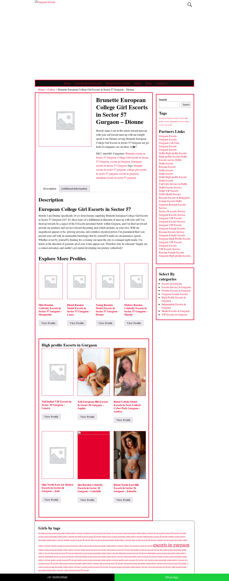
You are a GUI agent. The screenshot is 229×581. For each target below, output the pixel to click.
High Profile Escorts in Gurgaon (174, 299)
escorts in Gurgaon (120, 161)
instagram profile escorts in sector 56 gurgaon (140, 556)
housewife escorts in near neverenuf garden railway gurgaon (96, 553)
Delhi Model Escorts (170, 194)
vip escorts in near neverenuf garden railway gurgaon (128, 567)
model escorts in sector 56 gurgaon (131, 560)
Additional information (74, 188)
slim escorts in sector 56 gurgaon (111, 563)
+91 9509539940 (57, 577)
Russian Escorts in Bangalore (174, 197)
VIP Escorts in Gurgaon (174, 314)
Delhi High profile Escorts (173, 153)
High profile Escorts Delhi (173, 156)
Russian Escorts (167, 166)
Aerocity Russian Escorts (88, 83)
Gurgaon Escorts (168, 136)
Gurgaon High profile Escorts (174, 255)
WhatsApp (171, 577)
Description (49, 188)
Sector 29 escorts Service (172, 211)
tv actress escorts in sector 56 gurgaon (94, 567)
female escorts (179, 118)
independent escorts (177, 121)
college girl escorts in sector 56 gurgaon (138, 545)
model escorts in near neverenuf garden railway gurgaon (97, 560)
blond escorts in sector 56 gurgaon (155, 536)
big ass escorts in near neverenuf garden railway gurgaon (132, 533)
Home (67, 83)
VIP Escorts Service (169, 249)
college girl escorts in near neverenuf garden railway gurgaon (100, 545)
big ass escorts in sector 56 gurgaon (166, 533)
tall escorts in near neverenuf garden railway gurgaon (143, 563)
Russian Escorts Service (171, 232)
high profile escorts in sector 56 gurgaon (144, 549)
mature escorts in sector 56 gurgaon (64, 559)
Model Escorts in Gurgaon (176, 311)
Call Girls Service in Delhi (173, 184)
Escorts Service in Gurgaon (176, 287)
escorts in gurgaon (128, 173)
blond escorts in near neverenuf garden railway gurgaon (122, 536)
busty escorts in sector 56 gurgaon (144, 540)
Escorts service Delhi (170, 160)
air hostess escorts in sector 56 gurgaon (97, 533)
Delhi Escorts (166, 163)
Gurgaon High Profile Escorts (174, 238)
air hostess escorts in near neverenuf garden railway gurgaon (60, 533)
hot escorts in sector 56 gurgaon (62, 553)
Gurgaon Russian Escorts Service (172, 206)
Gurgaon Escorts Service (172, 214)
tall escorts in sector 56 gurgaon (174, 563)
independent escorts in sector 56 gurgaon (59, 556)
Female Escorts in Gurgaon (176, 290)
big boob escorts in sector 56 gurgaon (88, 536)
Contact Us (162, 83)
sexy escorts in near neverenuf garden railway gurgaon (164, 559)
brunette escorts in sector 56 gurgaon (77, 540)
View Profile (48, 323)
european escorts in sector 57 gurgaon (116, 177)
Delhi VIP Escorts (168, 190)
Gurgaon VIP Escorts (170, 218)
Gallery (138, 83)
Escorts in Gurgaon (166, 118)
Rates (149, 83)
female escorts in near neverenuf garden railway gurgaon (59, 549)
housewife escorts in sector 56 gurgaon (133, 553)
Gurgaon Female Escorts (172, 228)
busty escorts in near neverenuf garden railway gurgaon (111, 540)
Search (163, 99)
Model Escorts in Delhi (117, 83)
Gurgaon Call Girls (169, 143)
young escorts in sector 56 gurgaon (76, 570)
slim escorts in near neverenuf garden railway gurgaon (79, 563)
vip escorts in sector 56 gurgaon (159, 567)
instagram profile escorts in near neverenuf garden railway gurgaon (99, 556)
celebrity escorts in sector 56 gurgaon (64, 545)
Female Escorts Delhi (170, 201)
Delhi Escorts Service (170, 187)
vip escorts (168, 125)
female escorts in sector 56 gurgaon (93, 549)
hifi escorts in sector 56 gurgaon (118, 549)
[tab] (49, 188)
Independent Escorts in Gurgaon (174, 305)
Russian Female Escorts (171, 252)
